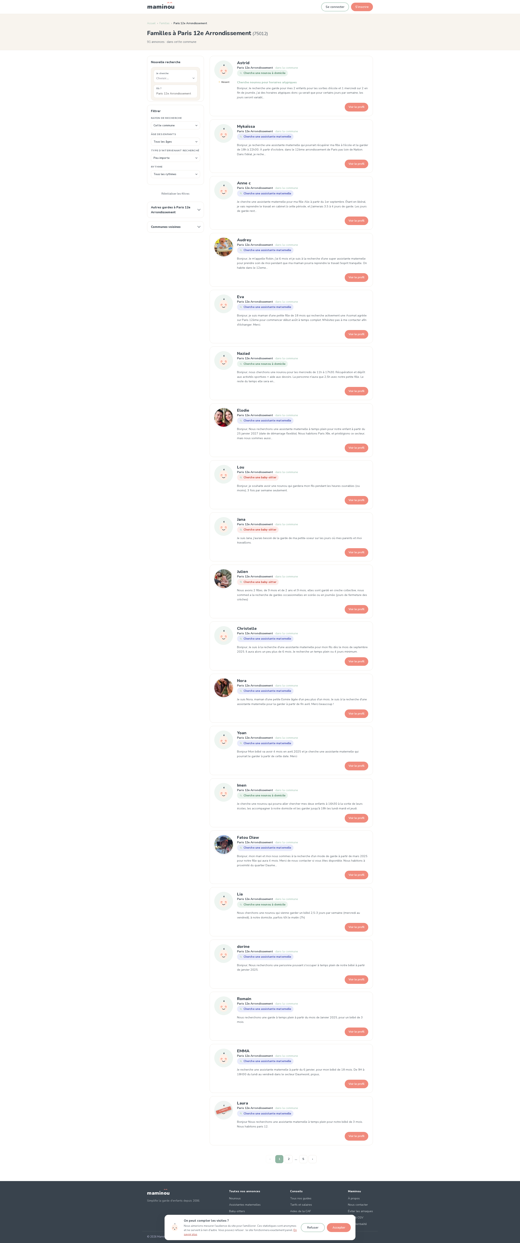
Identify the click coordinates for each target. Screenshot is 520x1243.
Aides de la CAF (300, 1211)
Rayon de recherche (166, 118)
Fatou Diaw (248, 837)
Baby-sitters (237, 1211)
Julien (242, 571)
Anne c (244, 183)
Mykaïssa (246, 126)
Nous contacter (358, 1205)
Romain (244, 999)
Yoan (241, 733)
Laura (242, 1103)
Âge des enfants (163, 134)
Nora (241, 680)
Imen (241, 785)
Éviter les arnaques (360, 1211)
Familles (164, 23)
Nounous (235, 1198)
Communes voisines (166, 227)
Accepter (339, 1228)
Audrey (244, 240)
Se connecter (335, 7)
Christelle (247, 628)
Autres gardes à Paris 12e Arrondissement (170, 209)
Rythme (157, 166)
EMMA (243, 1051)
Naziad (243, 353)
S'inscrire (362, 7)
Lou (240, 467)
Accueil (151, 23)
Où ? (158, 88)
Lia (240, 894)
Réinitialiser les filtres (175, 194)
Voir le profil (356, 107)
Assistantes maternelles (245, 1205)
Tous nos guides (300, 1198)
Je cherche (162, 73)
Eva (240, 297)
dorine (243, 946)
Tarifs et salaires (301, 1205)
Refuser (312, 1228)
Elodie (243, 410)
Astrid (243, 63)
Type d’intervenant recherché (175, 150)
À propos (354, 1198)
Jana (241, 519)
